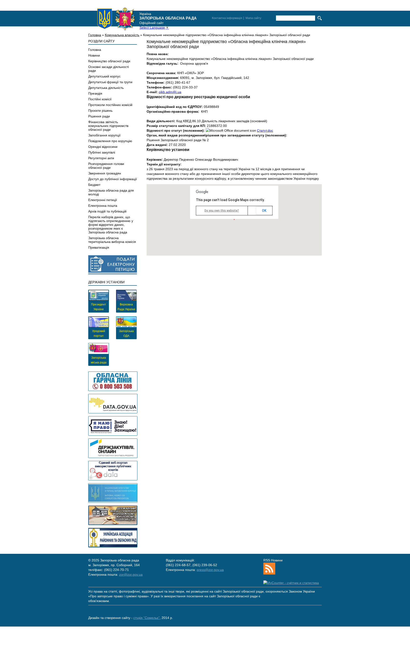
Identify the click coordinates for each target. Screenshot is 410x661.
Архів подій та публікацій (107, 211)
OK (264, 210)
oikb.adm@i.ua (170, 92)
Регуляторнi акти (101, 158)
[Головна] (116, 19)
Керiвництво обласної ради (109, 61)
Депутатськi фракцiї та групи (110, 82)
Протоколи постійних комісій (110, 105)
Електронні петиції (102, 200)
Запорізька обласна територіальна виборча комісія (112, 240)
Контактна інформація (227, 18)
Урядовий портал (98, 333)
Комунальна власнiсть (122, 35)
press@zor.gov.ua (210, 570)
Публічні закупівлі (101, 152)
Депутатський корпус (104, 76)
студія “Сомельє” (146, 618)
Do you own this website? (222, 210)
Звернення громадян (104, 173)
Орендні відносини (102, 147)
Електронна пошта (102, 205)
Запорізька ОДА (126, 333)
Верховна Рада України (126, 307)
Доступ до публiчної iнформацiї (112, 179)
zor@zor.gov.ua (131, 574)
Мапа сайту (253, 18)
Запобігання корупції (104, 135)
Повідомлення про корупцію (110, 141)
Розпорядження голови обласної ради (106, 165)
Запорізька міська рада (99, 360)
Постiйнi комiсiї (100, 99)
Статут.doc (265, 130)
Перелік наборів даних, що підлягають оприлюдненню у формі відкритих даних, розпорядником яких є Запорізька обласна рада (110, 224)
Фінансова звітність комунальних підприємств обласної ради (108, 125)
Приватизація (98, 247)
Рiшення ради (99, 116)
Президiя (95, 93)
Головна (94, 35)
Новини (94, 55)
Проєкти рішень (100, 110)
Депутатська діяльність (106, 88)
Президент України (98, 307)
